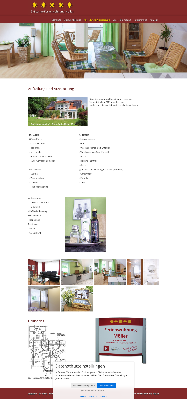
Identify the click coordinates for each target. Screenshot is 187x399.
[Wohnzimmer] (44, 272)
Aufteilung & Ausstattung (97, 19)
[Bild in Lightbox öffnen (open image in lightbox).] (121, 340)
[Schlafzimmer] (44, 298)
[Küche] (77, 272)
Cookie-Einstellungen (93, 390)
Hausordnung (140, 19)
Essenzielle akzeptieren (84, 385)
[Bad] (143, 272)
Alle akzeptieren (106, 385)
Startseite (56, 19)
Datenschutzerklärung (88, 396)
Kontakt (153, 19)
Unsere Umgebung (122, 19)
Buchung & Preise (72, 19)
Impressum (103, 396)
